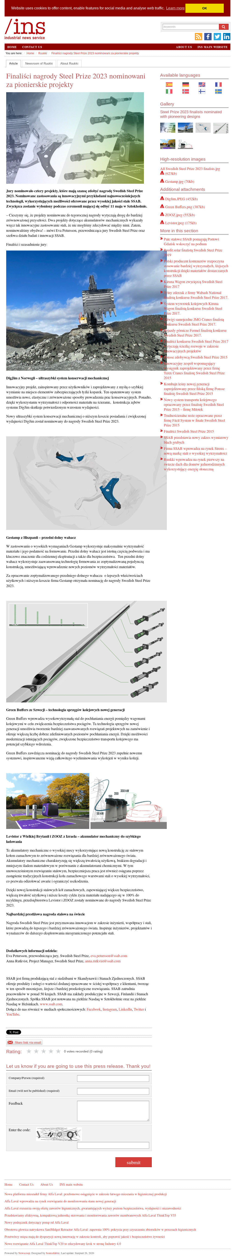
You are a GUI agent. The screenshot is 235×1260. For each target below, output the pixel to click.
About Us (184, 47)
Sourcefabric (53, 1253)
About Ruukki (69, 63)
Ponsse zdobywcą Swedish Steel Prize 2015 (195, 357)
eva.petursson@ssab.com (109, 955)
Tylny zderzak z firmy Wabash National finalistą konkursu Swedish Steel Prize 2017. (196, 295)
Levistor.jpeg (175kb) (180, 222)
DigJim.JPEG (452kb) (181, 198)
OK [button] (204, 8)
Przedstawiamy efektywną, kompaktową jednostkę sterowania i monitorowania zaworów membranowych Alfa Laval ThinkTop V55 (90, 1215)
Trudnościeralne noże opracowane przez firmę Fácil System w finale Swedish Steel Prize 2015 (194, 420)
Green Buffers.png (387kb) (185, 206)
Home (12, 47)
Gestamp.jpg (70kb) (179, 181)
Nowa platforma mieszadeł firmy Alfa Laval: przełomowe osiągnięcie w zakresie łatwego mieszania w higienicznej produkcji (86, 1194)
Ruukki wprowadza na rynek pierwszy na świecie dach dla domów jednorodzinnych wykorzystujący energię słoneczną (194, 464)
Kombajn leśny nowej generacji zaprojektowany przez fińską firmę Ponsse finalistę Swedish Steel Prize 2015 (194, 388)
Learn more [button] (175, 8)
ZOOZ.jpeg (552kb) (180, 214)
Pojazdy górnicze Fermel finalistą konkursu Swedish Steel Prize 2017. (195, 332)
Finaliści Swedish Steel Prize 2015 (189, 431)
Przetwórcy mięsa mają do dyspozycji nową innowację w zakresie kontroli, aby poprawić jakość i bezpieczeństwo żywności (85, 1236)
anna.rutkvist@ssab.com (102, 960)
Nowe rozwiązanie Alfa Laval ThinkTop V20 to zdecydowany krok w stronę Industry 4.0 (63, 1243)
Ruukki (42, 53)
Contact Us (32, 47)
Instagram (110, 1009)
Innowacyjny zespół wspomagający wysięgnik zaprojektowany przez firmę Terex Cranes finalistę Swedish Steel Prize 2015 (194, 370)
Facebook (94, 1009)
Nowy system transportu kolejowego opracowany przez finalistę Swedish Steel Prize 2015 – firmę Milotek (194, 404)
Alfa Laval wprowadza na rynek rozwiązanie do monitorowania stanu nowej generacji (60, 1201)
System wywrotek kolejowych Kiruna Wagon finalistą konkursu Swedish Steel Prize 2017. (193, 308)
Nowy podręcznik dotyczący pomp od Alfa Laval (37, 1222)
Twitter (139, 1009)
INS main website (213, 47)
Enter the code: (20, 1129)
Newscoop (24, 1253)
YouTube (12, 1014)
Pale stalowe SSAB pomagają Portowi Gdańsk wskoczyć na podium (191, 241)
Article (13, 63)
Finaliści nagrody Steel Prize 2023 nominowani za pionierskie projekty (95, 53)
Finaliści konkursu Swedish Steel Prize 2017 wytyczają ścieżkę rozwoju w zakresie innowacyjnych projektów (196, 346)
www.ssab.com (51, 1003)
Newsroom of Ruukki (39, 63)
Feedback (16, 1103)
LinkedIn (125, 1009)
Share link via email (28, 1042)
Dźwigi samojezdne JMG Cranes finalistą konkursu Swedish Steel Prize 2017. (194, 321)
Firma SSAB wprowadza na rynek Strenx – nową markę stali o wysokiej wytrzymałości (195, 451)
